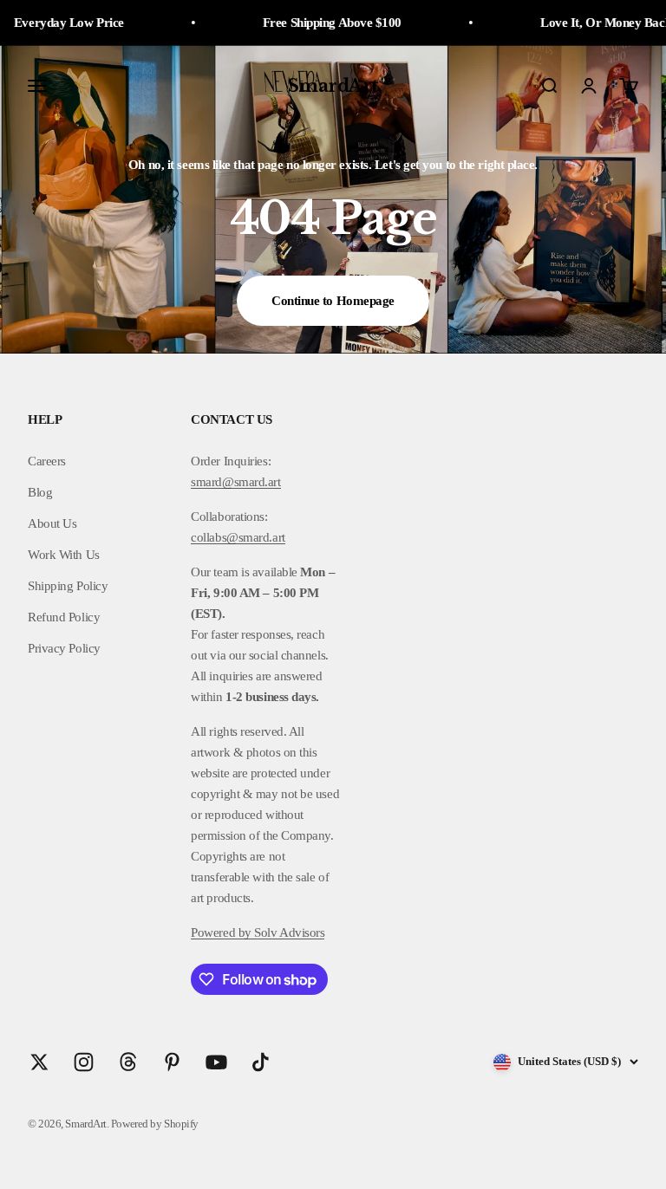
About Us (52, 523)
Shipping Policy (68, 586)
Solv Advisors (288, 932)
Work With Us (64, 555)
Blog (40, 492)
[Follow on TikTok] (260, 1062)
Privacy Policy (64, 648)
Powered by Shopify (155, 1123)
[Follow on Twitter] (39, 1062)
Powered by (221, 932)
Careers (47, 461)
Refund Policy (64, 617)
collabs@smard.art (237, 537)
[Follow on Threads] (128, 1062)
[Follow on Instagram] (83, 1062)
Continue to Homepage (333, 301)
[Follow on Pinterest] (172, 1062)
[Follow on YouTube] (216, 1062)
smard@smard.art (235, 482)
